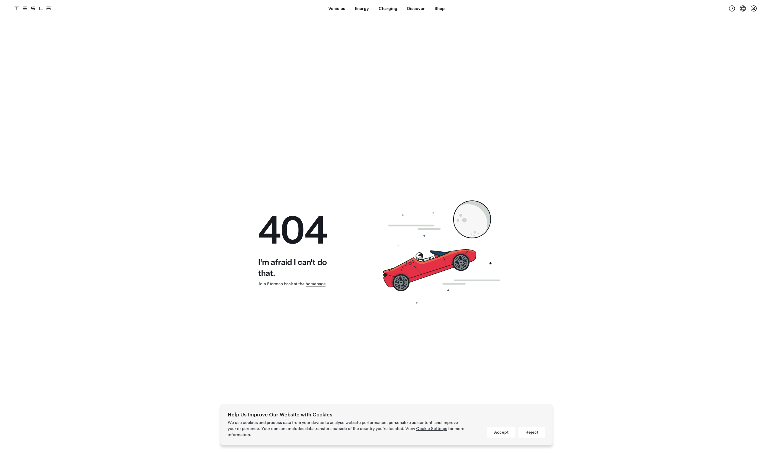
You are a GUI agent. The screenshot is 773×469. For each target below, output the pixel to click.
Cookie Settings (431, 428)
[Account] (754, 8)
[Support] (732, 8)
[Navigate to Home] (33, 8)
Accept (501, 432)
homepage (316, 283)
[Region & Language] (743, 8)
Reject (531, 432)
